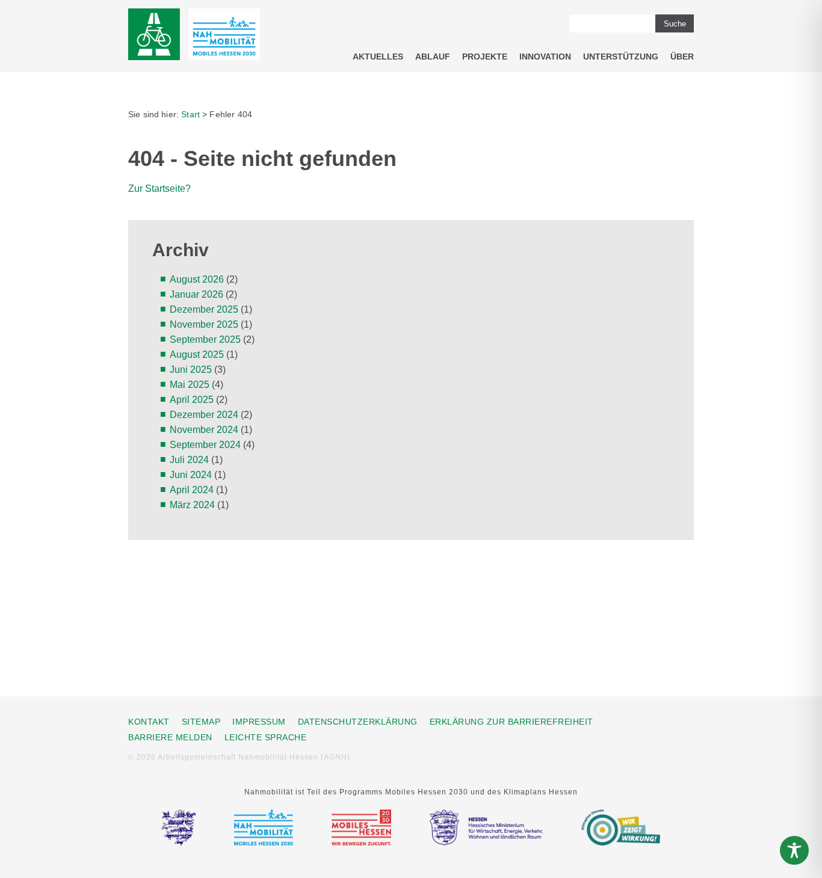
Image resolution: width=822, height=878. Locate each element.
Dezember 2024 (204, 415)
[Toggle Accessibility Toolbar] (794, 850)
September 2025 (205, 339)
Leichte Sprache (265, 737)
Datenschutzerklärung (358, 721)
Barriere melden (170, 737)
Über (682, 56)
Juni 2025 (191, 369)
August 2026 (197, 279)
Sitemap (201, 721)
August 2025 (197, 354)
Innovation (545, 56)
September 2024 (205, 445)
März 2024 (192, 505)
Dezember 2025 (204, 309)
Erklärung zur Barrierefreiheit (511, 721)
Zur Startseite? (159, 188)
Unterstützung (620, 56)
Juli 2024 (189, 460)
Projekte (484, 56)
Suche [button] (675, 23)
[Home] (194, 36)
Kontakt (149, 721)
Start (190, 114)
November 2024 (204, 430)
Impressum (259, 721)
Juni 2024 (191, 475)
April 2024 (192, 490)
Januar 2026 (196, 294)
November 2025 (204, 324)
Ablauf (432, 56)
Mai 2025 (189, 384)
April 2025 (192, 399)
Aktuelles (378, 56)
